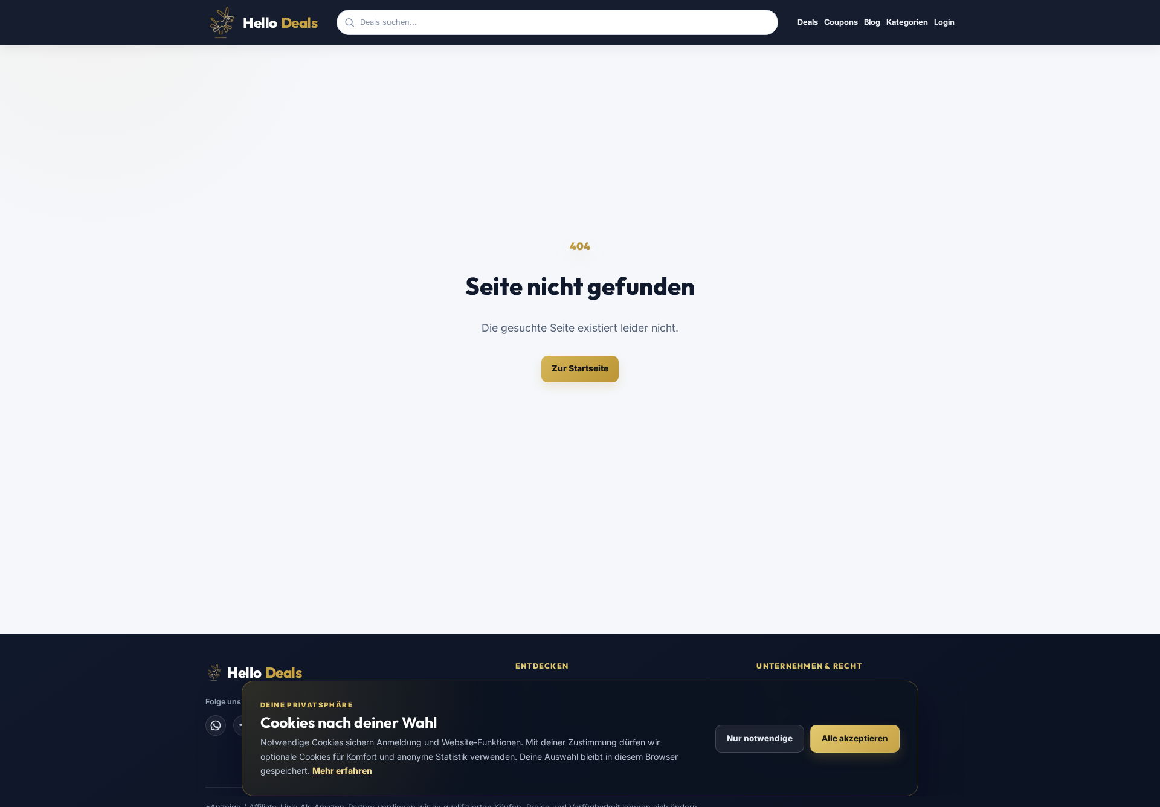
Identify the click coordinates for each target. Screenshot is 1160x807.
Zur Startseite (580, 368)
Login (944, 22)
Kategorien (907, 22)
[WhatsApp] (215, 725)
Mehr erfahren (342, 770)
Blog (872, 22)
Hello (280, 22)
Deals (808, 22)
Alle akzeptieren (855, 738)
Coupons (841, 22)
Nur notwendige (760, 738)
